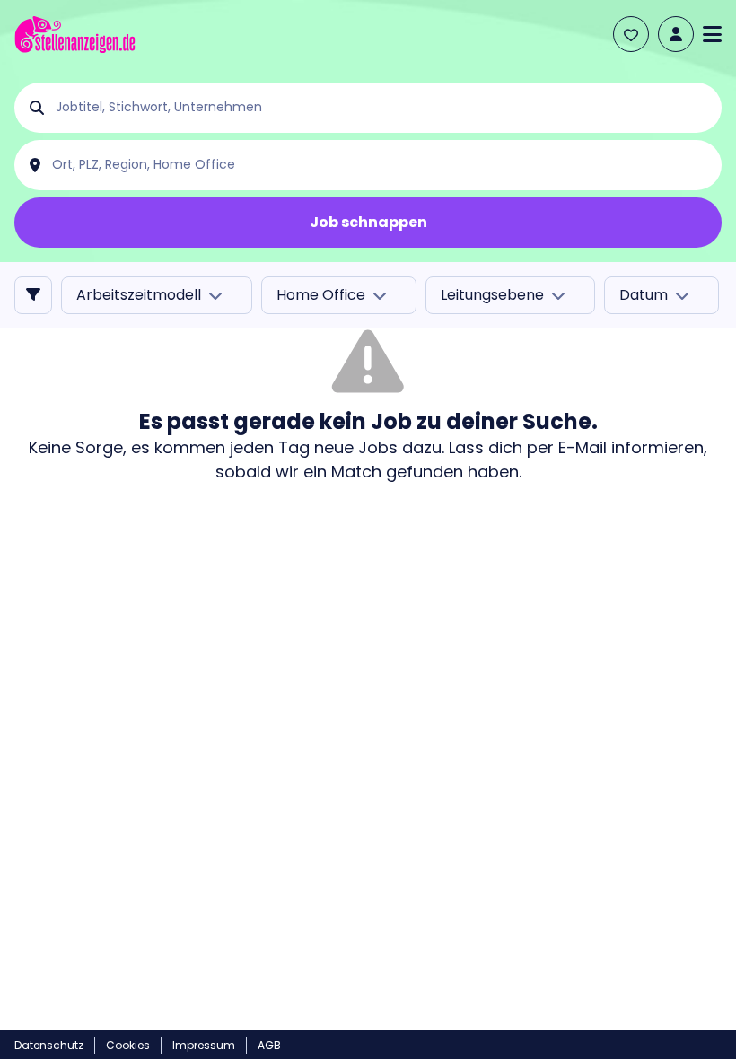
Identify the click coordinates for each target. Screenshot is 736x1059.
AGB (269, 1045)
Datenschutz (48, 1045)
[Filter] (33, 295)
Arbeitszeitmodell (138, 294)
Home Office (320, 294)
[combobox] (382, 108)
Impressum (203, 1045)
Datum (643, 294)
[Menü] (712, 34)
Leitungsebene (492, 294)
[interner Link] (75, 34)
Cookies (128, 1045)
